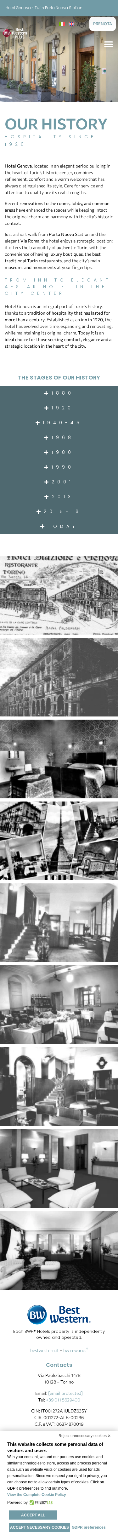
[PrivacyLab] (40, 1502)
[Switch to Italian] (62, 23)
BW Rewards (75, 1350)
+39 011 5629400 (63, 1399)
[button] (109, 44)
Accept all (33, 1515)
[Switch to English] (71, 23)
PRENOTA (102, 23)
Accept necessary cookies (39, 1527)
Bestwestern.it (44, 1350)
